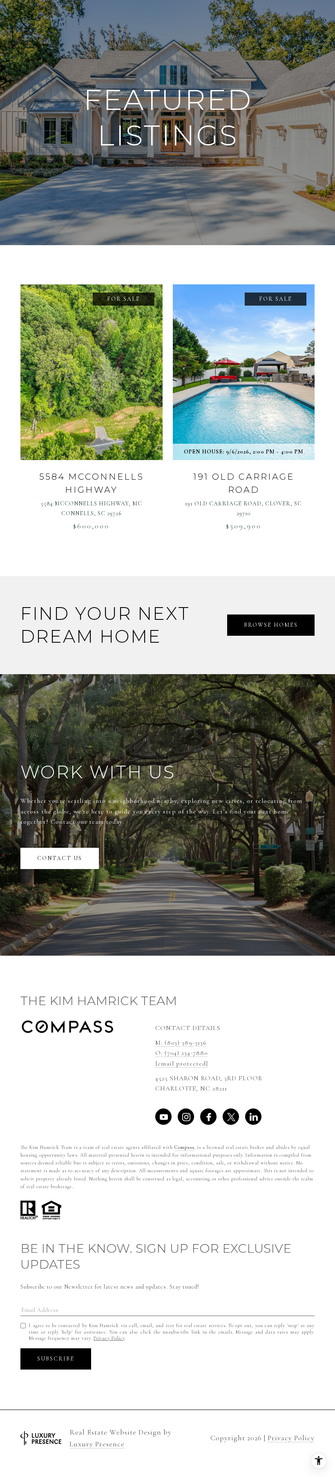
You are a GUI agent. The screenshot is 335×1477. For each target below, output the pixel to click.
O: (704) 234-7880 (181, 1053)
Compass (184, 1147)
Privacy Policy (109, 1338)
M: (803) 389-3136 (181, 1043)
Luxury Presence (97, 1444)
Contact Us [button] (59, 858)
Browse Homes (271, 624)
